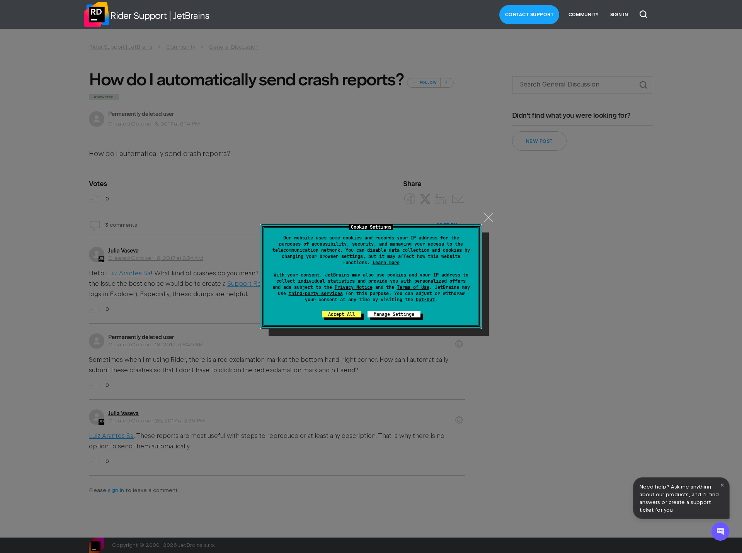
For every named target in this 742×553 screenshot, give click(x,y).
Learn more (386, 263)
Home (96, 14)
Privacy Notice (354, 287)
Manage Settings (394, 314)
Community (583, 14)
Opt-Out (425, 300)
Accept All (341, 314)
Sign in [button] (619, 14)
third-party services (316, 293)
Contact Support (529, 14)
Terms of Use (413, 287)
